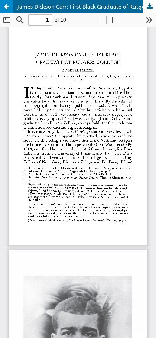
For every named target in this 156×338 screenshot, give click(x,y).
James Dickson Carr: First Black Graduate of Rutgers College (86, 6)
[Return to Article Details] (6, 6)
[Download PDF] (149, 6)
